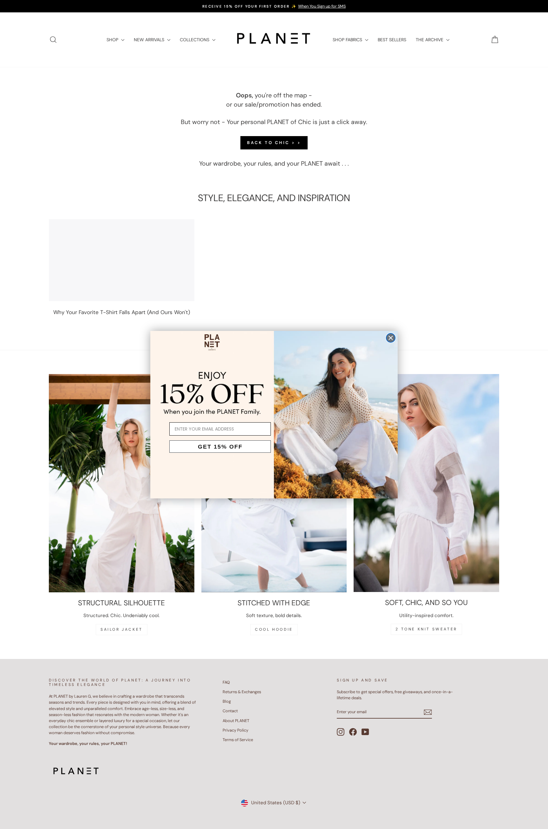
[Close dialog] (390, 337)
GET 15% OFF (220, 447)
